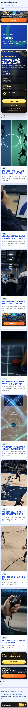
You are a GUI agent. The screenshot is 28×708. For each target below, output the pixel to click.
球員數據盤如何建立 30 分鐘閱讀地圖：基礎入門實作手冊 (13, 172)
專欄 (9, 5)
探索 (2, 5)
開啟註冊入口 (14, 101)
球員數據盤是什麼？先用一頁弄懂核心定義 (13, 578)
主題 (6, 5)
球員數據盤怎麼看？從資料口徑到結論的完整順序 (13, 641)
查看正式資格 (14, 662)
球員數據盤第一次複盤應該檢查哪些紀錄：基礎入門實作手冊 (13, 448)
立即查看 (21, 704)
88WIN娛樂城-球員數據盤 (9, 2)
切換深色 (17, 5)
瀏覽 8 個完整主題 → (7, 46)
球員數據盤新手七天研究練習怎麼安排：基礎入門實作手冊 (13, 302)
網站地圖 (20, 694)
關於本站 (15, 694)
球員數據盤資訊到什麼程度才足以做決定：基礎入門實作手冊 (13, 513)
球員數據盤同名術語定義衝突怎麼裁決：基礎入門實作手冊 (13, 382)
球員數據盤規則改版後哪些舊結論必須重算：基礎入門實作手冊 (13, 237)
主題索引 (3, 694)
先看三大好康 (14, 105)
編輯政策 (9, 694)
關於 (13, 5)
